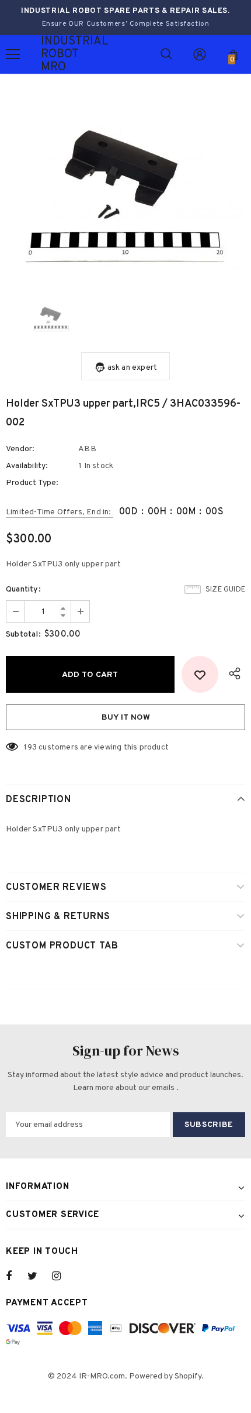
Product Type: (32, 483)
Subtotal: (23, 635)
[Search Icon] (166, 54)
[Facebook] (16, 1276)
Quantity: (23, 589)
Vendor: (20, 449)
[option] (125, 188)
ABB (87, 449)
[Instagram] (62, 1276)
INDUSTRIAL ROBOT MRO (55, 54)
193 (30, 747)
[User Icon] (199, 54)
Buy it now (126, 718)
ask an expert (132, 368)
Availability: (27, 466)
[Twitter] (37, 1276)
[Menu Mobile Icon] (13, 54)
